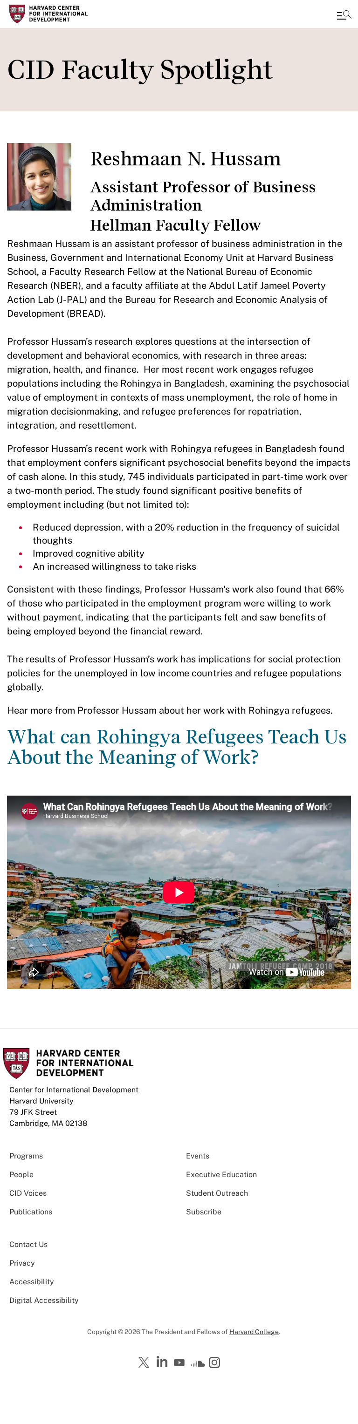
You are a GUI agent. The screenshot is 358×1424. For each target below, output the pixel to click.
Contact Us (28, 1244)
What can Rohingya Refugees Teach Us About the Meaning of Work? (177, 747)
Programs (26, 1155)
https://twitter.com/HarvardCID (145, 1363)
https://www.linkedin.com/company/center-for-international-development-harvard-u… (163, 1362)
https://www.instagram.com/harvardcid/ (216, 1363)
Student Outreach (217, 1193)
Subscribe (203, 1211)
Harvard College (254, 1331)
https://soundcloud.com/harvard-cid (198, 1365)
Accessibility (31, 1281)
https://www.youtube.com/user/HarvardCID (180, 1363)
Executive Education (221, 1174)
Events (197, 1155)
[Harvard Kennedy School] (63, 14)
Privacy (22, 1263)
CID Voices (28, 1193)
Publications (30, 1211)
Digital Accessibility (44, 1300)
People (21, 1174)
